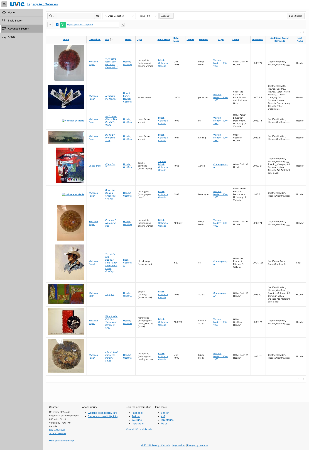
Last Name (300, 39)
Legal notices (178, 445)
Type (139, 39)
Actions (165, 15)
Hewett (127, 93)
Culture (190, 39)
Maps (164, 423)
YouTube (137, 419)
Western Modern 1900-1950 (220, 63)
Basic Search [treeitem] (15, 20)
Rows (142, 15)
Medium (203, 39)
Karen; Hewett (127, 97)
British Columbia (163, 61)
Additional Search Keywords (279, 39)
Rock (125, 259)
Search (165, 412)
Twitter (136, 416)
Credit (235, 39)
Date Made (176, 39)
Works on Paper (93, 63)
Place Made (164, 39)
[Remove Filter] (123, 25)
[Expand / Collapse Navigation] (4, 4)
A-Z (163, 416)
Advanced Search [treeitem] (18, 28)
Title (113, 39)
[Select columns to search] (52, 16)
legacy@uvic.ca (57, 430)
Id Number (257, 39)
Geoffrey (127, 64)
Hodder (126, 61)
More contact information (61, 440)
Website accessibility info (102, 412)
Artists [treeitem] (11, 36)
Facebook (137, 412)
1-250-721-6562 (57, 433)
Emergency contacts (197, 445)
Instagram (138, 423)
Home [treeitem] (11, 12)
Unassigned (94, 165)
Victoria (162, 161)
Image (66, 39)
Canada (162, 66)
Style (221, 39)
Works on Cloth (93, 294)
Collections (94, 39)
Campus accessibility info (102, 416)
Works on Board (93, 262)
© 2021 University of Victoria (155, 445)
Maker (128, 39)
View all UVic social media (139, 429)
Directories (167, 419)
